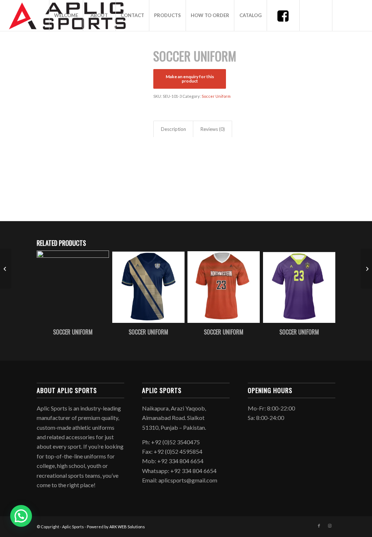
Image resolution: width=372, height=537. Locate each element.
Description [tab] (173, 129)
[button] (21, 516)
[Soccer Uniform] (5, 269)
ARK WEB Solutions (127, 526)
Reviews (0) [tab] (213, 129)
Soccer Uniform (216, 96)
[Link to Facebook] (319, 525)
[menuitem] (66, 15)
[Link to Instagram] (329, 525)
